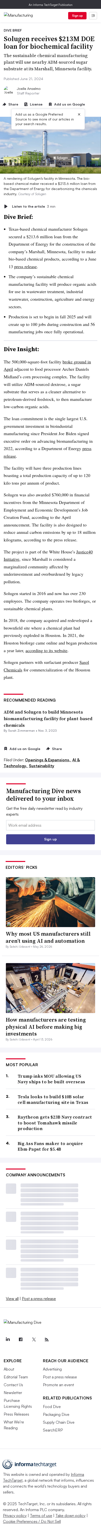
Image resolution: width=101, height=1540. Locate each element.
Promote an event (58, 1384)
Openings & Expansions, (48, 759)
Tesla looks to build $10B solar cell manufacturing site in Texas (53, 1099)
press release (25, 266)
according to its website (46, 650)
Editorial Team (16, 1376)
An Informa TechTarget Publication (51, 5)
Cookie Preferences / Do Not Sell (32, 1521)
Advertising (52, 1369)
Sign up (77, 15)
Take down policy (70, 1515)
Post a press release (39, 1298)
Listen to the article (33, 206)
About (9, 1369)
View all (12, 1298)
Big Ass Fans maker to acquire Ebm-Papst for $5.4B (50, 1146)
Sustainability (41, 765)
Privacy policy (15, 1515)
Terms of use (41, 1515)
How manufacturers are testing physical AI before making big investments (46, 1026)
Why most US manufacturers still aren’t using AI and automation (48, 937)
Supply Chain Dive (59, 1422)
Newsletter (13, 1392)
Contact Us (13, 1384)
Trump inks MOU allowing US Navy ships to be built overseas (51, 1079)
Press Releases (16, 1414)
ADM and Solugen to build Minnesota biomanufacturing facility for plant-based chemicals (48, 718)
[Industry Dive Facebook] (20, 1340)
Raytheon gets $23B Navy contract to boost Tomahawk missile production (55, 1122)
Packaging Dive (56, 1414)
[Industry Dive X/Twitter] (33, 1340)
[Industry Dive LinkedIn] (7, 1340)
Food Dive (52, 1406)
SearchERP (53, 1430)
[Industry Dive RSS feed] (46, 1340)
